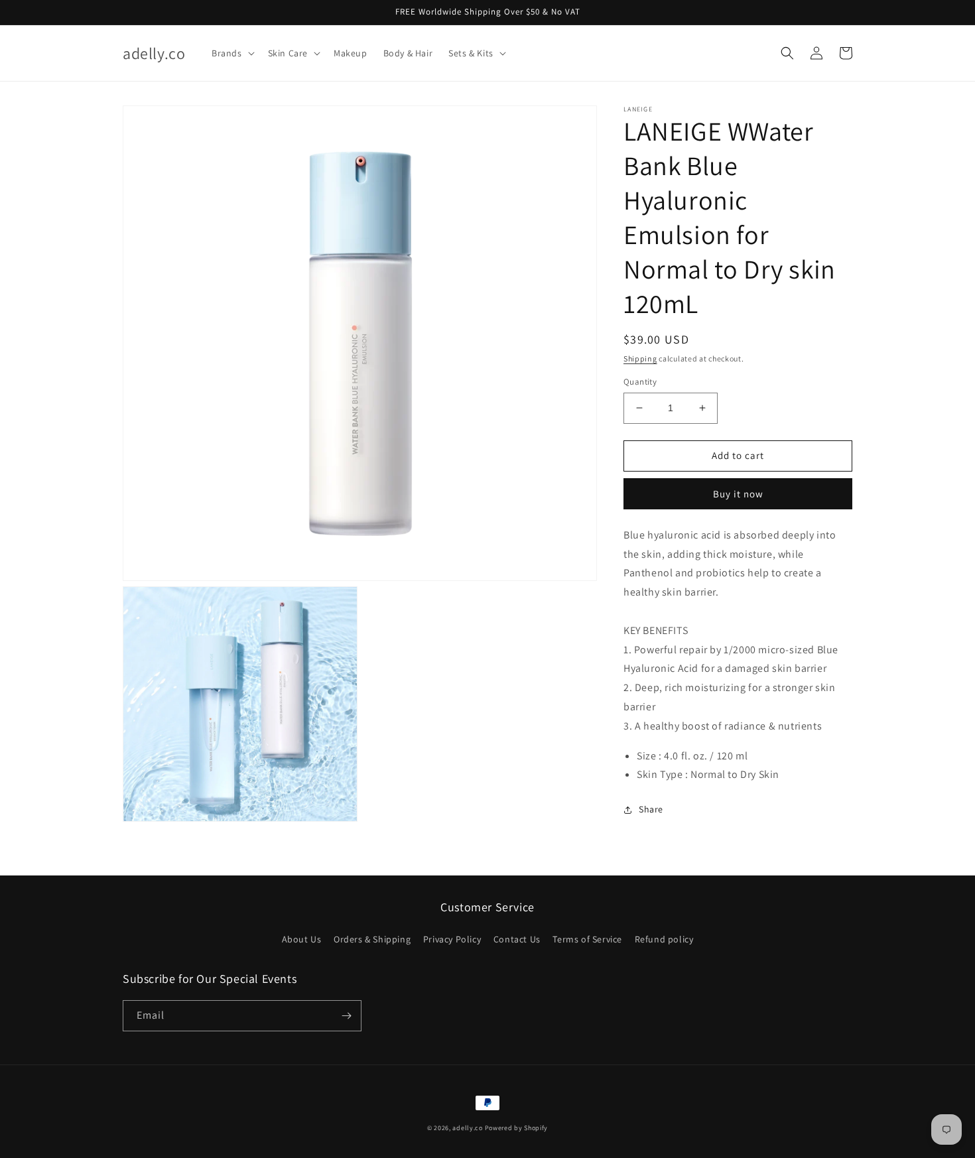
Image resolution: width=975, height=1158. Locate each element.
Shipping (640, 358)
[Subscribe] (346, 1015)
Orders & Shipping (372, 939)
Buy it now (738, 493)
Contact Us (517, 939)
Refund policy (664, 939)
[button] (232, 53)
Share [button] (651, 809)
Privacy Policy (452, 939)
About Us (302, 939)
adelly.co (467, 1128)
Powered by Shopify (517, 1128)
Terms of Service (587, 939)
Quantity (640, 381)
